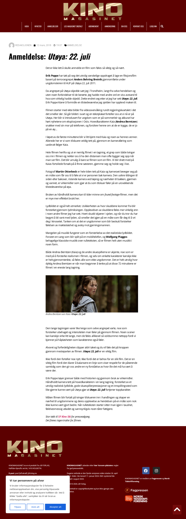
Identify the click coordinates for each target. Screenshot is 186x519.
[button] (162, 26)
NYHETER (38, 26)
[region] (38, 494)
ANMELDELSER (52, 26)
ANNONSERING (110, 26)
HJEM (27, 26)
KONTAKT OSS (138, 26)
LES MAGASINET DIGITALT (73, 26)
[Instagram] (156, 470)
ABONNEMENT (93, 26)
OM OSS (124, 26)
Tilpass (17, 506)
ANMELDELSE (74, 45)
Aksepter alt (55, 506)
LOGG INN (153, 26)
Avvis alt (35, 506)
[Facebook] (146, 470)
